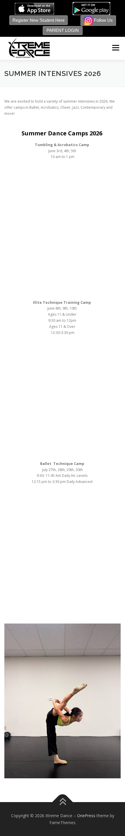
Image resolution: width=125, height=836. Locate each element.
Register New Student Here (38, 20)
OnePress (86, 815)
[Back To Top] (62, 802)
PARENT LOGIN (63, 30)
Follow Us (103, 20)
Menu (115, 47)
